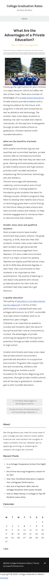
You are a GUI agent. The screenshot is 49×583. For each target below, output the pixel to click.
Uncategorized (31, 45)
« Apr (5, 548)
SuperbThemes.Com (15, 566)
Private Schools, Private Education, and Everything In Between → (24, 410)
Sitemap (4, 578)
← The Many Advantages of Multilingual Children (24, 402)
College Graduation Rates (24, 6)
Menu (24, 19)
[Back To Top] (45, 563)
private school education (31, 97)
